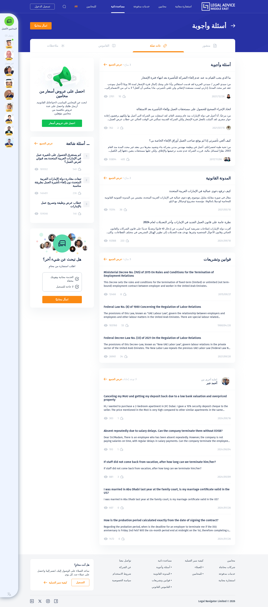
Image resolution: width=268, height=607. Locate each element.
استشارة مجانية (183, 6)
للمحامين (91, 6)
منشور (206, 46)
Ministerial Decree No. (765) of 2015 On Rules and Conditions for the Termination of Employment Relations (159, 273)
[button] (76, 6)
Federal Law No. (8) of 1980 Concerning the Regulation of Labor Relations (152, 307)
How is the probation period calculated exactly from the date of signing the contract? (161, 520)
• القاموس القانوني (162, 587)
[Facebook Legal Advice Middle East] (56, 601)
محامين (162, 6)
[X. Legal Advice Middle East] (40, 601)
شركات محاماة (227, 567)
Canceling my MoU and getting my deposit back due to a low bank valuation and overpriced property (165, 397)
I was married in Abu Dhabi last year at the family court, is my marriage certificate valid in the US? (167, 491)
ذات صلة (155, 46)
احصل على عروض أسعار (62, 123)
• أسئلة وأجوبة (164, 567)
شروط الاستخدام (122, 574)
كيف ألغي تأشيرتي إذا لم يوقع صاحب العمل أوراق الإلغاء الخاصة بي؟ (190, 140)
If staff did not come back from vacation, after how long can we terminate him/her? (160, 462)
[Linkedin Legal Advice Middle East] (32, 601)
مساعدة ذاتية (118, 6)
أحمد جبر (211, 383)
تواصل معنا (125, 560)
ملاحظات (52, 46)
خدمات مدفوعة (141, 6)
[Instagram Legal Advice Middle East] (48, 601)
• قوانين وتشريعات (162, 580)
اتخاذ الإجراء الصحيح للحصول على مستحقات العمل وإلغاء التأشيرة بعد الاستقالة (183, 109)
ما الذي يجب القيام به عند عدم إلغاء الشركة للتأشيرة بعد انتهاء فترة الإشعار (186, 77)
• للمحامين (197, 574)
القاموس (103, 46)
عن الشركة (125, 567)
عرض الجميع (115, 64)
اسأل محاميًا (40, 25)
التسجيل (80, 582)
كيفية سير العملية (58, 582)
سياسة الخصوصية (121, 580)
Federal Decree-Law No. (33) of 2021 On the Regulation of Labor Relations (152, 338)
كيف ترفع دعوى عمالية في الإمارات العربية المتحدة (200, 191)
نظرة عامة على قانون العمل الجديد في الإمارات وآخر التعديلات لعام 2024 (187, 222)
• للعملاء (199, 567)
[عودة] (230, 26)
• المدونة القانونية (162, 574)
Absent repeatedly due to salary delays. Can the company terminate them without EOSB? (163, 431)
